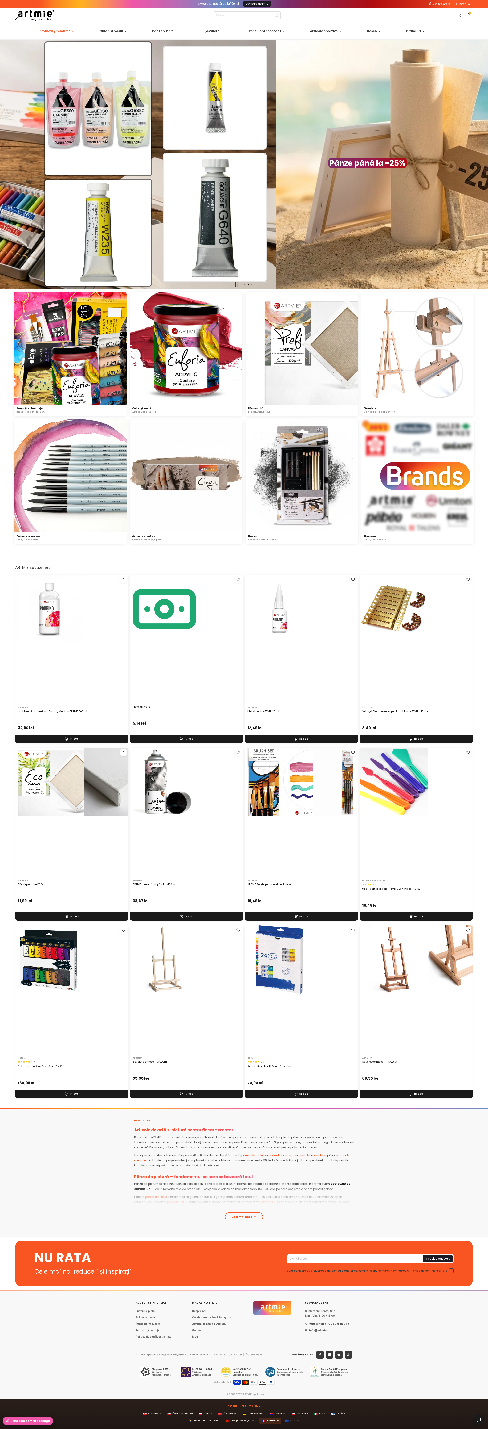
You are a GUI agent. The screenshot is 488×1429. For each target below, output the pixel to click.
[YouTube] (339, 1355)
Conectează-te (441, 3)
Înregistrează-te (437, 1258)
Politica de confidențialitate (429, 1270)
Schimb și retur (145, 1317)
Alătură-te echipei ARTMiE (209, 1323)
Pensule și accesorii (265, 31)
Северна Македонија (240, 1421)
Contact (197, 1330)
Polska (205, 1414)
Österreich (227, 1414)
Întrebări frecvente (148, 1323)
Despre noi (199, 1311)
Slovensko (152, 1414)
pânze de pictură (253, 1155)
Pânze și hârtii (164, 31)
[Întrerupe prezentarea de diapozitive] (237, 284)
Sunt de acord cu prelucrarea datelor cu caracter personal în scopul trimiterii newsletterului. (367, 1270)
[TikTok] (348, 1355)
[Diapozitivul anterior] (4, 164)
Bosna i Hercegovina (204, 1421)
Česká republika (180, 1414)
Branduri (413, 31)
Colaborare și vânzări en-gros (211, 1317)
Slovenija (300, 1414)
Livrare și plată (145, 1311)
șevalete (319, 1155)
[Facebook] (320, 1355)
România (270, 1421)
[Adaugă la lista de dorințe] (123, 579)
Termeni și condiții (148, 1330)
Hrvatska (278, 1414)
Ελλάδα (338, 1414)
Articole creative (324, 31)
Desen (372, 31)
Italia (319, 1414)
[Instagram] (329, 1355)
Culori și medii (111, 31)
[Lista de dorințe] (460, 15)
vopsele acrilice (280, 1155)
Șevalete (212, 31)
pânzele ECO (176, 1202)
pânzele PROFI (270, 1202)
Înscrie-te (464, 3)
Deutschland (253, 1414)
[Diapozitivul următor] (483, 164)
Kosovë (292, 1421)
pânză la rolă (211, 1207)
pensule (304, 1155)
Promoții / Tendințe (54, 31)
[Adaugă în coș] (71, 739)
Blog (195, 1336)
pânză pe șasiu (156, 1197)
